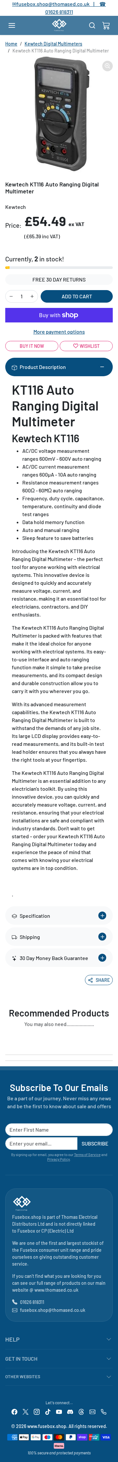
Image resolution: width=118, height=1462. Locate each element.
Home (11, 44)
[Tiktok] (47, 1411)
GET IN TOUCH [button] (21, 1358)
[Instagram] (36, 1411)
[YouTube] (59, 1411)
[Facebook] (14, 1411)
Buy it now (32, 346)
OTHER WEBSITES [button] (22, 1376)
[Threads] (81, 1411)
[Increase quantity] (32, 296)
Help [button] (12, 1339)
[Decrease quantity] (11, 296)
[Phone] (103, 1411)
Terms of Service (87, 1154)
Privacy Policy (58, 1159)
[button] (18, 25)
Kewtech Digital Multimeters (53, 44)
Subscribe (95, 1143)
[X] (25, 1411)
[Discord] (70, 1411)
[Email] (92, 1411)
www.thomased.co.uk (56, 1290)
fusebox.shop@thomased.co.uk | (59, 4)
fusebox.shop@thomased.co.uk (52, 1310)
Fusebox (26, 1231)
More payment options (59, 331)
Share (103, 980)
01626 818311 (59, 12)
